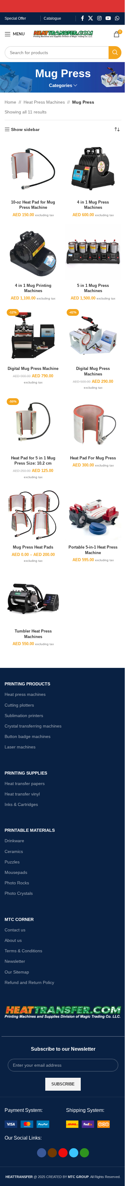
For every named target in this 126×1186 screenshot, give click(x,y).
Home (10, 102)
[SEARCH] (115, 52)
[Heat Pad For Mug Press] (93, 424)
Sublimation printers (24, 715)
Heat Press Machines (44, 102)
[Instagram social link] (99, 18)
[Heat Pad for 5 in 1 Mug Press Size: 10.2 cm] (33, 424)
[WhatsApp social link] (117, 18)
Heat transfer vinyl (22, 793)
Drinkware (14, 840)
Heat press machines (25, 694)
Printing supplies (26, 773)
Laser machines (20, 746)
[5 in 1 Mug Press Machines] (93, 252)
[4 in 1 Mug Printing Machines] (33, 252)
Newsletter (15, 961)
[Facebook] (41, 1152)
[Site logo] (63, 33)
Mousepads (16, 872)
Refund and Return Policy (29, 982)
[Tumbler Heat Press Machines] (33, 597)
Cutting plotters (19, 705)
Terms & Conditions (23, 950)
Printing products (27, 683)
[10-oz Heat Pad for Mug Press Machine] (33, 168)
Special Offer (15, 18)
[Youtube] (63, 1152)
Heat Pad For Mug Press (93, 458)
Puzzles (12, 861)
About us (13, 940)
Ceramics (14, 851)
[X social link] (90, 18)
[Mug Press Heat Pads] (33, 514)
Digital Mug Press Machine (33, 369)
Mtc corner (19, 919)
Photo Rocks (17, 882)
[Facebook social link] (82, 18)
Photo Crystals (19, 893)
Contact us (15, 929)
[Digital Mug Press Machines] (93, 335)
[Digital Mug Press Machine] (33, 335)
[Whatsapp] (84, 1152)
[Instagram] (52, 1152)
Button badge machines (27, 736)
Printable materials (30, 830)
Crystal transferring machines (33, 726)
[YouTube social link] (108, 18)
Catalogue (52, 18)
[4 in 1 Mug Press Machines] (93, 168)
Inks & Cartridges (21, 804)
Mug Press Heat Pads (33, 547)
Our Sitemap (17, 972)
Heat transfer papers (25, 783)
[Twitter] (73, 1152)
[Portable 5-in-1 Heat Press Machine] (93, 514)
